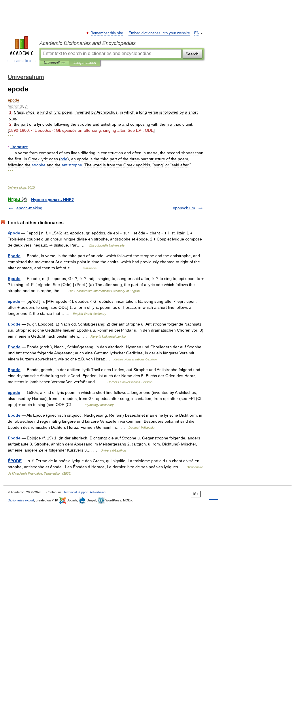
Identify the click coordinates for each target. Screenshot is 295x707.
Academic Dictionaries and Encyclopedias (87, 43)
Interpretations (84, 63)
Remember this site (107, 33)
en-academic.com (21, 61)
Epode (14, 255)
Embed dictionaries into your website (159, 33)
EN (196, 33)
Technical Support (75, 492)
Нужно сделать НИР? (52, 199)
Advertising (97, 492)
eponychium (184, 208)
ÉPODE (15, 460)
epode (14, 301)
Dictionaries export (21, 500)
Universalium (54, 63)
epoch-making (29, 208)
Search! (193, 54)
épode (14, 233)
